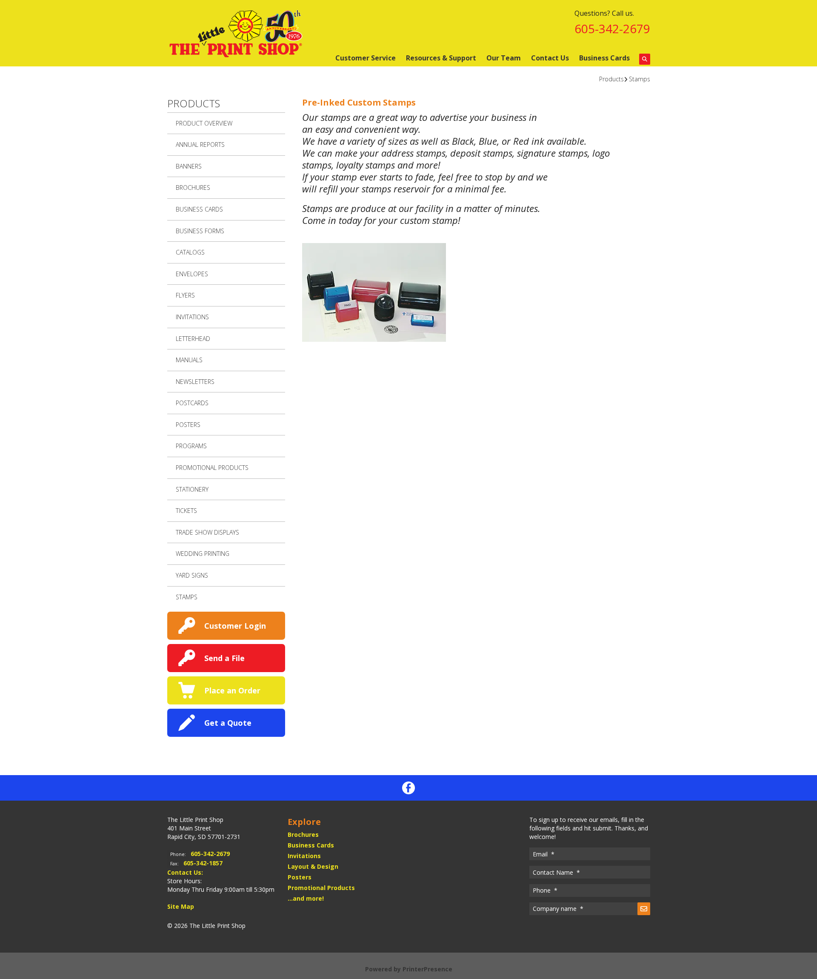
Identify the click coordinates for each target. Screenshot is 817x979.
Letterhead (193, 339)
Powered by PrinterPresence (408, 969)
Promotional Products (212, 468)
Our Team (503, 58)
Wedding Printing (202, 554)
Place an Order (232, 690)
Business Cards (604, 58)
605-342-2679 (612, 28)
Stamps (639, 79)
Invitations (192, 317)
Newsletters (195, 382)
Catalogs (190, 252)
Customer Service (365, 58)
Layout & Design (313, 866)
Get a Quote (227, 723)
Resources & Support (441, 58)
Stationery (192, 489)
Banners (189, 166)
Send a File (224, 658)
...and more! (306, 898)
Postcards (192, 403)
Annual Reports (200, 144)
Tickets (186, 511)
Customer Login (235, 626)
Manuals (189, 360)
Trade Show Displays (207, 532)
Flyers (185, 295)
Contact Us (550, 58)
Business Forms (200, 231)
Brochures (193, 187)
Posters (188, 425)
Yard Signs (192, 575)
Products (611, 79)
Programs (191, 446)
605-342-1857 (203, 863)
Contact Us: (185, 872)
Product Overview (204, 123)
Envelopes (192, 274)
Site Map (180, 906)
